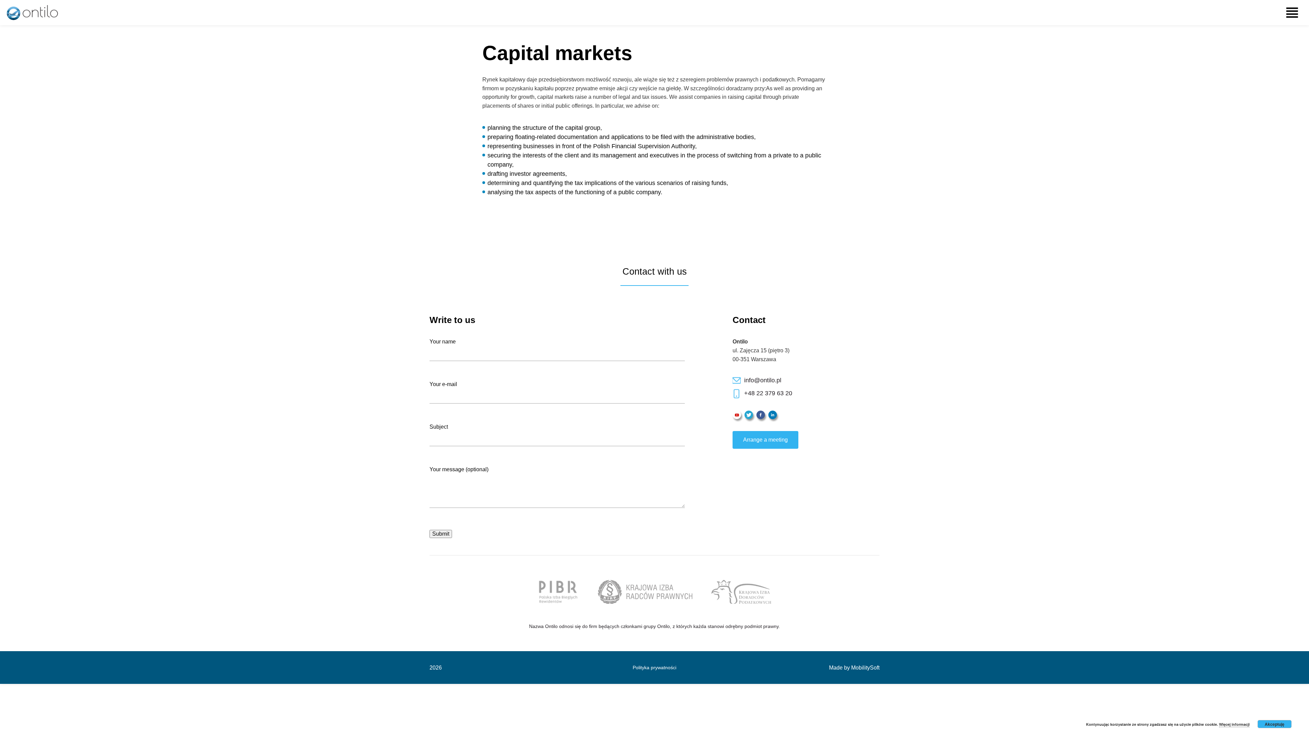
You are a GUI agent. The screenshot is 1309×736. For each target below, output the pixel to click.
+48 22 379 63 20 (768, 393)
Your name (443, 341)
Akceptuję (1274, 724)
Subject (439, 427)
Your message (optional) (459, 469)
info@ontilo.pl (762, 380)
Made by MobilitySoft (854, 668)
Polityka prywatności (654, 667)
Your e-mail (443, 384)
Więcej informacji (1234, 724)
